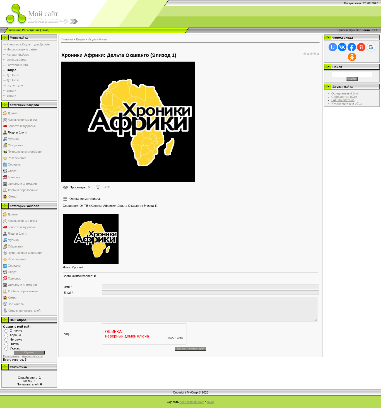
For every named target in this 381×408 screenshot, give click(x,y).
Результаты (11, 356)
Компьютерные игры (22, 119)
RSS (375, 29)
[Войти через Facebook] (352, 47)
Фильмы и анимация (22, 183)
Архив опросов (32, 356)
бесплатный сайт (192, 402)
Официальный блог (345, 93)
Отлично (16, 330)
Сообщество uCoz (344, 96)
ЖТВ (106, 187)
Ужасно (15, 348)
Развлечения (17, 158)
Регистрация (30, 29)
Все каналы (16, 304)
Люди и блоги (17, 132)
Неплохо (16, 339)
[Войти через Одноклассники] (352, 57)
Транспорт (15, 177)
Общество (15, 145)
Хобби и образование (23, 190)
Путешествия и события (25, 151)
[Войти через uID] (333, 47)
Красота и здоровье (22, 126)
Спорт (12, 171)
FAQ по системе (343, 100)
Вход (45, 29)
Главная (14, 29)
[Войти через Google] (370, 47)
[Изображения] (91, 239)
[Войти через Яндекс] (361, 47)
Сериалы (14, 164)
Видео (80, 39)
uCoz (210, 402)
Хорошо (15, 335)
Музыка (13, 138)
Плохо (14, 344)
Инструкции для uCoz (346, 103)
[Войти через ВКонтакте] (342, 47)
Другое (13, 113)
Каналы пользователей (24, 310)
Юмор (12, 196)
